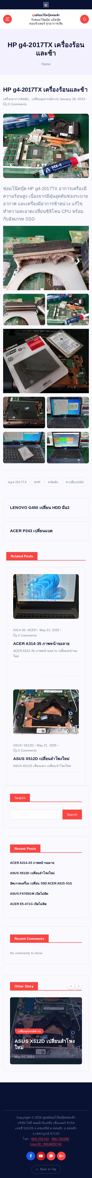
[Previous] (71, 986)
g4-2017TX (18, 482)
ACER (32, 630)
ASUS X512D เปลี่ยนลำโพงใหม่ (32, 873)
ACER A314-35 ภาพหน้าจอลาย (32, 863)
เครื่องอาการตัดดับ (16, 99)
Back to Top (48, 1169)
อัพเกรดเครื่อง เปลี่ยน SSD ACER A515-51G (41, 883)
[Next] (78, 986)
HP (38, 482)
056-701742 (40, 1139)
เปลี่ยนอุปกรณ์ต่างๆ (45, 99)
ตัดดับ (54, 482)
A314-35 (19, 630)
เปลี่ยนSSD (76, 482)
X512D (29, 745)
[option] (46, 1030)
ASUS (17, 745)
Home (46, 64)
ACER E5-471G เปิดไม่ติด (28, 904)
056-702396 (60, 1139)
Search (20, 798)
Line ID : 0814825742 (46, 1144)
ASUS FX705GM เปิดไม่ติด (29, 893)
